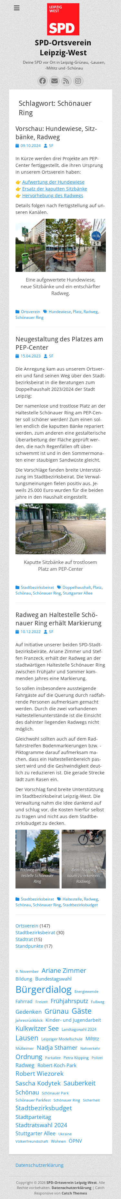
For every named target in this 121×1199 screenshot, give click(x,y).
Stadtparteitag (33, 1117)
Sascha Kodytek (38, 1083)
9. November (27, 971)
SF (51, 145)
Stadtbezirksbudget (80, 905)
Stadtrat (24, 939)
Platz (77, 311)
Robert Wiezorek (39, 1073)
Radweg (91, 311)
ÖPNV (75, 1141)
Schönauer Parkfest (33, 1100)
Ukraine (65, 1134)
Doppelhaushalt (77, 587)
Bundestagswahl (53, 978)
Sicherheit (91, 1100)
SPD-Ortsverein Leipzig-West (71, 1182)
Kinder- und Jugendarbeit (73, 1020)
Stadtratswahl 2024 (41, 1125)
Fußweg (97, 1002)
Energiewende (86, 991)
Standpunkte (29, 946)
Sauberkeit (80, 1083)
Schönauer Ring (29, 317)
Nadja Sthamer (57, 1047)
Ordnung (28, 1056)
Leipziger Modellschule (62, 1039)
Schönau (23, 593)
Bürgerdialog (43, 989)
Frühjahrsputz (69, 1001)
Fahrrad (24, 1001)
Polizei (97, 1058)
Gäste (82, 1011)
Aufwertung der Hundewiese (53, 182)
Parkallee (53, 1058)
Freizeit (41, 1002)
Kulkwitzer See (37, 1028)
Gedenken (28, 1011)
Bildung (23, 979)
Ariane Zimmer (64, 970)
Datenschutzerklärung (39, 1165)
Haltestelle (72, 899)
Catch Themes (74, 1193)
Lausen (26, 1037)
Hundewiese (60, 311)
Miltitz (92, 1038)
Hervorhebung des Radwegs (52, 195)
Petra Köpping (76, 1057)
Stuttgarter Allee (78, 593)
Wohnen (58, 1141)
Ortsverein (30, 311)
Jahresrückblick (29, 1020)
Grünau (57, 1011)
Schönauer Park (55, 1093)
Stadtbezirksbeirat (37, 587)
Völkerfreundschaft (31, 1141)
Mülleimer (24, 1048)
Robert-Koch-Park (56, 1065)
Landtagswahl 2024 (79, 1029)
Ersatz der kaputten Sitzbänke (54, 189)
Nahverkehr (90, 1048)
